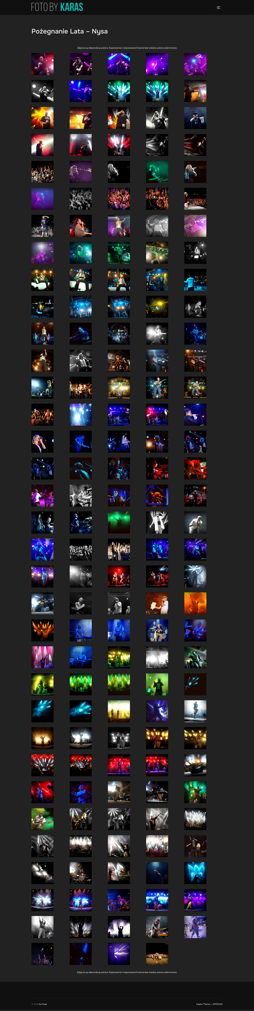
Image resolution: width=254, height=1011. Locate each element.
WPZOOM (218, 1004)
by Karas (43, 1004)
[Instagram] (41, 989)
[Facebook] (34, 989)
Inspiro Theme (203, 1004)
